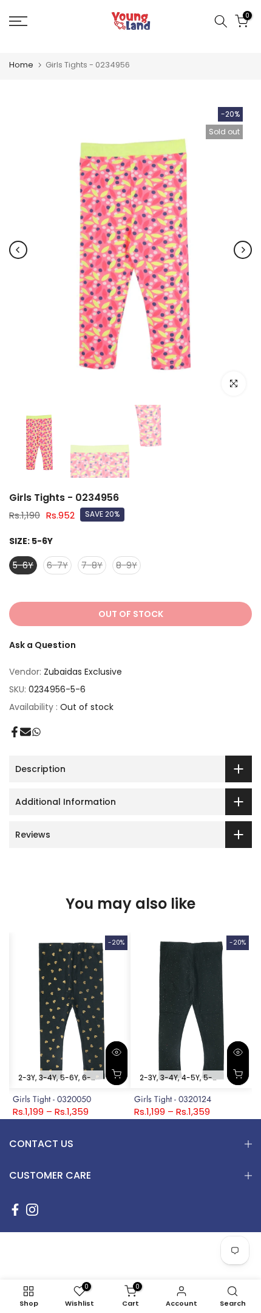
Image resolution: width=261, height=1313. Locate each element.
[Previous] (18, 250)
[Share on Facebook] (14, 731)
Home (21, 65)
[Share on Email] (25, 731)
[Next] (243, 250)
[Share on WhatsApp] (36, 731)
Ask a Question (42, 645)
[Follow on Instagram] (32, 1210)
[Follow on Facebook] (15, 1210)
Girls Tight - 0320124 (172, 1099)
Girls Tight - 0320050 (52, 1099)
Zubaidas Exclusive (83, 672)
